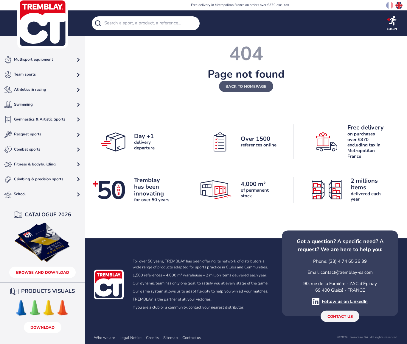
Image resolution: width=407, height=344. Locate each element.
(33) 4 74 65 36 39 (347, 261)
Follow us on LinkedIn (345, 301)
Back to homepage (246, 86)
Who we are (104, 337)
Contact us (340, 316)
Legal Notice (130, 337)
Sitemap (170, 337)
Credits (152, 337)
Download (42, 327)
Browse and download (42, 272)
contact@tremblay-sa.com (347, 272)
